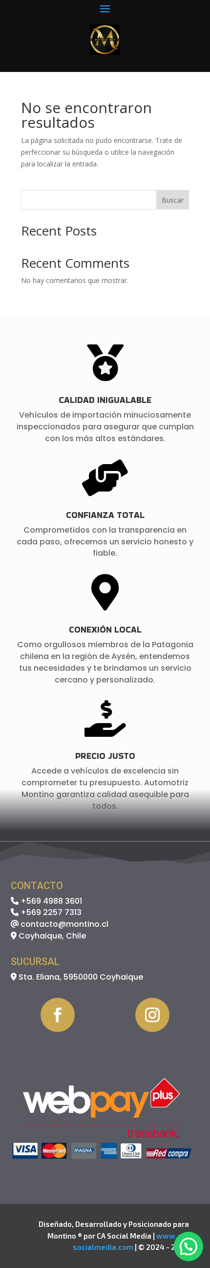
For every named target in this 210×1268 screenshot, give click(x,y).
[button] (188, 1246)
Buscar (173, 200)
